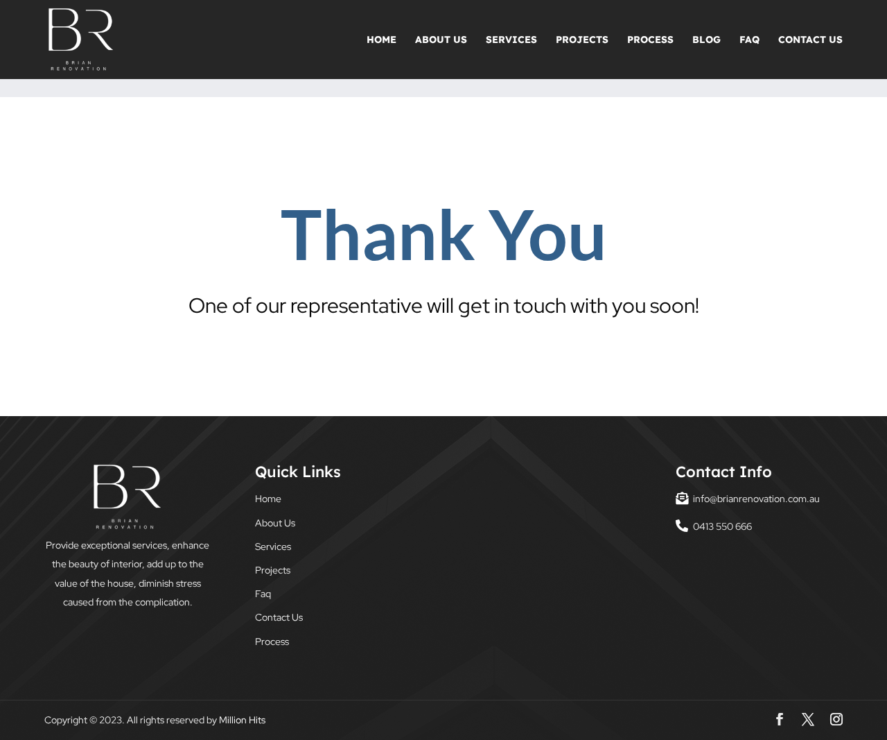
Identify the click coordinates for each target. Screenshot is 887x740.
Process (650, 40)
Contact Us (810, 40)
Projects (582, 40)
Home (381, 40)
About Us (441, 40)
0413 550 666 (722, 526)
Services (511, 40)
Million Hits (242, 720)
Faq (749, 40)
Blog (706, 40)
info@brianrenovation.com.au (756, 498)
